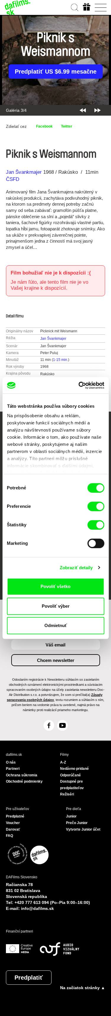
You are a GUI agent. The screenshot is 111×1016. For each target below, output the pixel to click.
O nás (11, 762)
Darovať (13, 829)
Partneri (13, 769)
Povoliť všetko (55, 586)
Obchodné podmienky (24, 781)
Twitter (66, 126)
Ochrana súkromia (21, 775)
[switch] (95, 506)
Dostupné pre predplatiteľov (72, 784)
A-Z (63, 762)
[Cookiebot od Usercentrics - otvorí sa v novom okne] (79, 385)
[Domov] (17, 7)
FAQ (9, 836)
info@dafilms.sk (37, 908)
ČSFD (13, 179)
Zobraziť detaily (76, 567)
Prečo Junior (77, 823)
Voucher (13, 823)
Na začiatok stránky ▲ (82, 987)
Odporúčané (70, 775)
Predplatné (15, 816)
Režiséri (67, 794)
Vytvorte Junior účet (83, 829)
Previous (82, 110)
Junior (71, 816)
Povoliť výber (56, 606)
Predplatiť (29, 977)
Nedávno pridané (74, 769)
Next (97, 110)
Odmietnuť (55, 625)
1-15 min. (60, 360)
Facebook (44, 126)
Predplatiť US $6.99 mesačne (55, 71)
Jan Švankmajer (24, 172)
